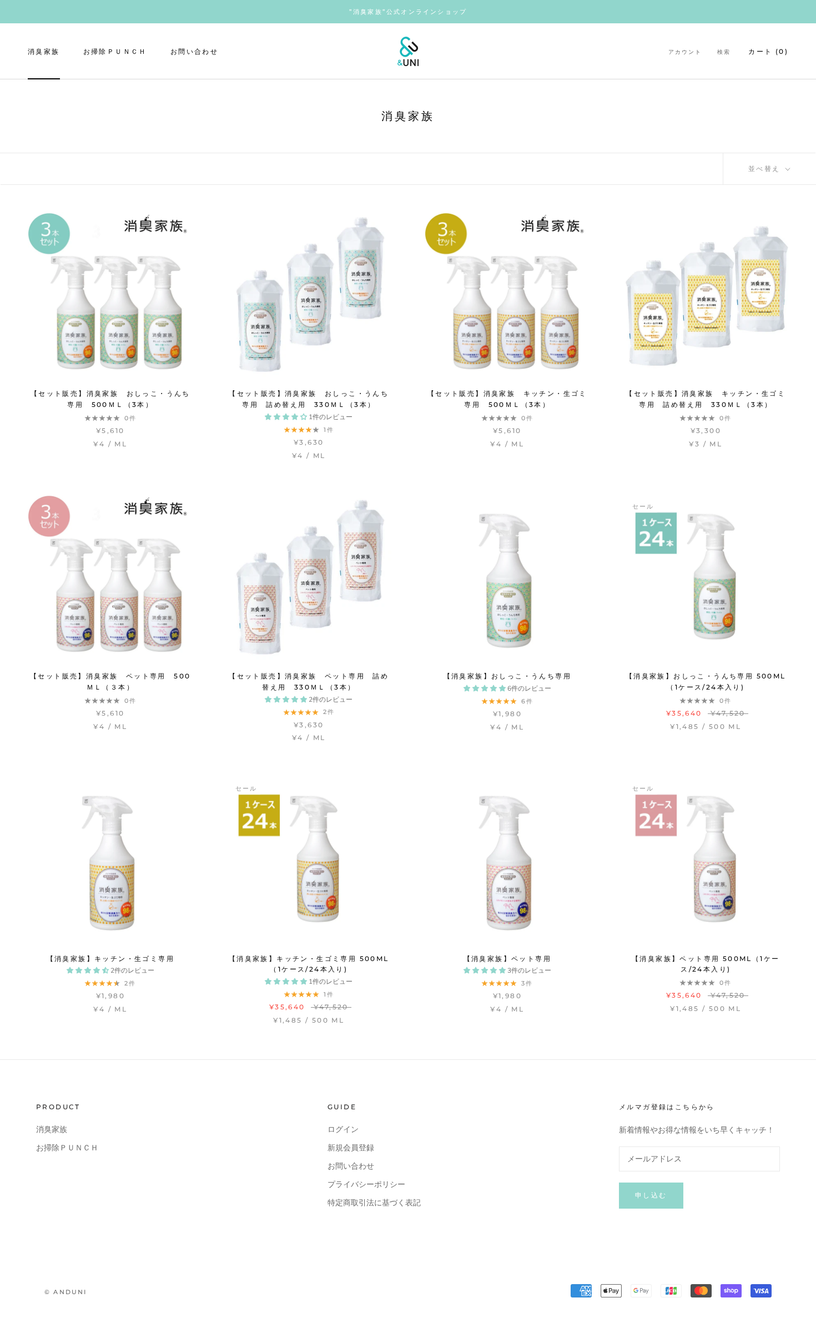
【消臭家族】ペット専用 (507, 958)
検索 (724, 52)
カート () (768, 51)
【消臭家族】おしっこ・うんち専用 (507, 676)
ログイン (343, 1129)
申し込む (651, 1195)
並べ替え (765, 168)
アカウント (685, 52)
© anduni (65, 1292)
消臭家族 (44, 51)
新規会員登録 (351, 1148)
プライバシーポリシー (366, 1184)
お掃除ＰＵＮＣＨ (115, 51)
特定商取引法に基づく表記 (374, 1203)
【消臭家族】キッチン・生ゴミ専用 (110, 958)
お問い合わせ (194, 51)
